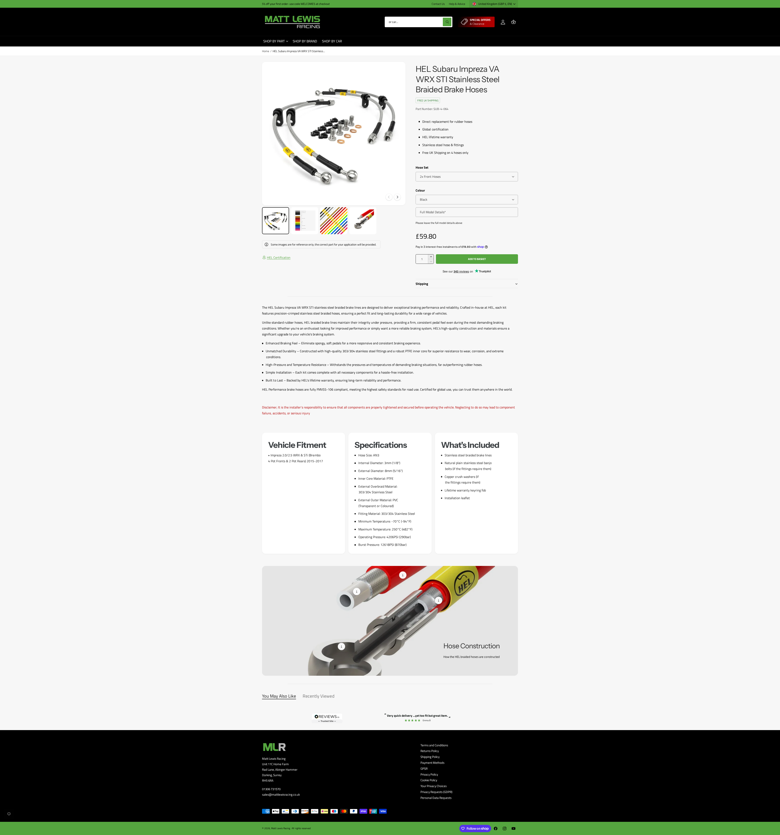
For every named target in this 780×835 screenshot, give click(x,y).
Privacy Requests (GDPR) (436, 792)
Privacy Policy (429, 774)
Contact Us (438, 4)
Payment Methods (432, 762)
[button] (513, 22)
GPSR (424, 768)
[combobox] (418, 22)
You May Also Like (279, 696)
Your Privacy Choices (433, 786)
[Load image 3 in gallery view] (333, 220)
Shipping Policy (430, 756)
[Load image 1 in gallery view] (275, 220)
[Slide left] (389, 197)
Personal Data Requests (436, 797)
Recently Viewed (318, 696)
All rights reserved (301, 828)
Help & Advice (457, 4)
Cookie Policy (428, 780)
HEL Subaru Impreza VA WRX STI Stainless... (299, 51)
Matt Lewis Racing (280, 828)
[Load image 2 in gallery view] (304, 220)
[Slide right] (397, 197)
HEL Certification (278, 257)
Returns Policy (429, 751)
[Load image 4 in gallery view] (362, 220)
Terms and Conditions (434, 745)
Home (265, 51)
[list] (390, 493)
